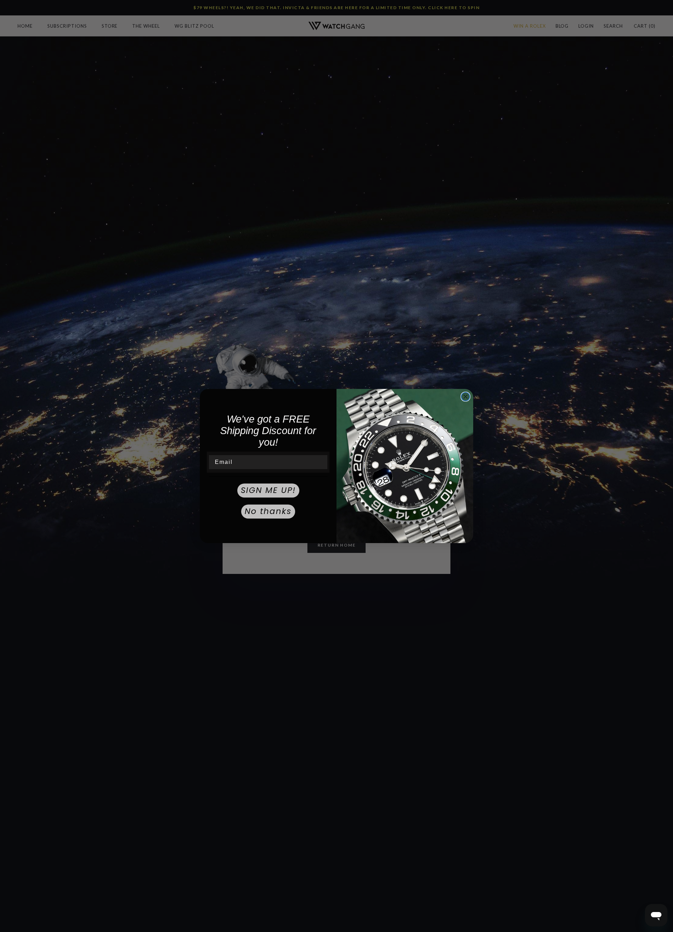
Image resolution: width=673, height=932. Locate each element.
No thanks (268, 511)
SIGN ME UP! (268, 490)
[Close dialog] (465, 396)
